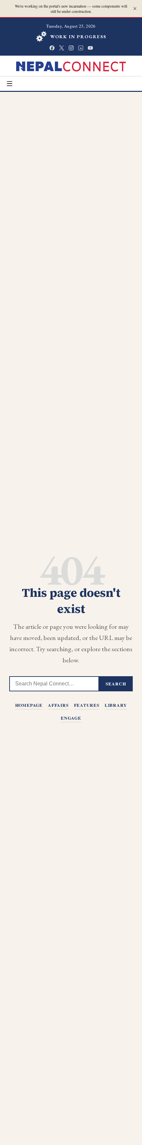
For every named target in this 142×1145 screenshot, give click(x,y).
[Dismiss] (134, 8)
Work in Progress (78, 37)
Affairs (58, 705)
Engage (71, 718)
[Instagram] (71, 47)
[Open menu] (9, 83)
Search (116, 683)
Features (86, 705)
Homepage (29, 705)
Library (116, 705)
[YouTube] (90, 47)
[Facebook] (52, 47)
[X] (61, 47)
